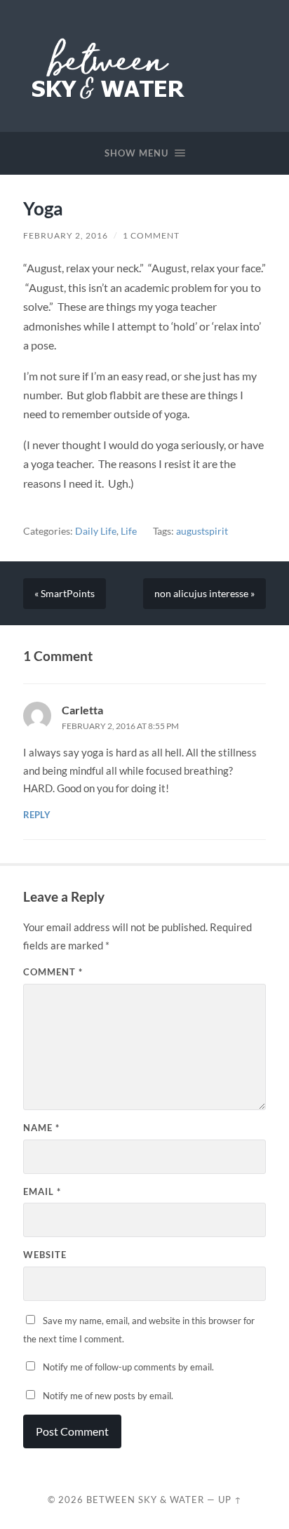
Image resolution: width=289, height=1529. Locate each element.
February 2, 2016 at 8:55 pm (120, 726)
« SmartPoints (64, 593)
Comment (53, 971)
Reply (37, 814)
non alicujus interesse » (204, 593)
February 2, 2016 (65, 235)
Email (42, 1191)
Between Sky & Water (145, 1499)
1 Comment (151, 235)
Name (41, 1127)
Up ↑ (230, 1499)
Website (45, 1254)
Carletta (82, 709)
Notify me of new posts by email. (108, 1395)
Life (129, 531)
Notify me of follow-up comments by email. (128, 1367)
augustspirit (202, 531)
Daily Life (95, 531)
